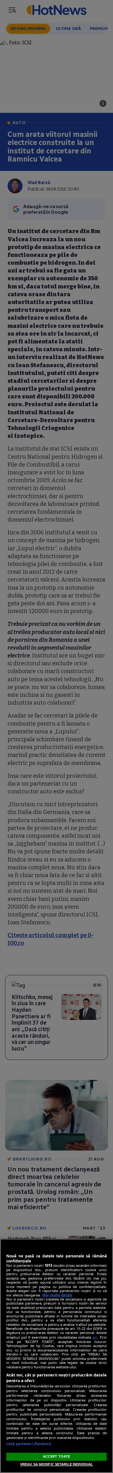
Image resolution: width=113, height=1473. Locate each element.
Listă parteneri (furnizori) (28, 1443)
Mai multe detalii (57, 1295)
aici (95, 1337)
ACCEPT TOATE (56, 1456)
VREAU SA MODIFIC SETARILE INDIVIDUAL (56, 1464)
